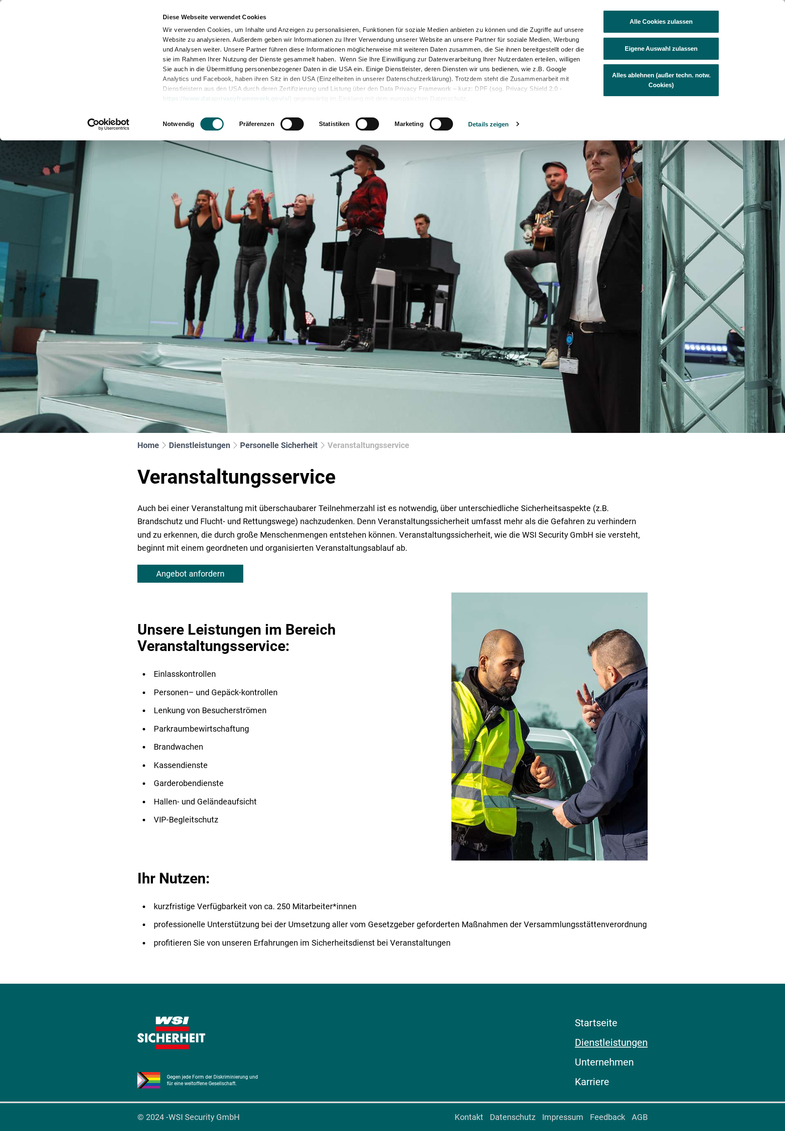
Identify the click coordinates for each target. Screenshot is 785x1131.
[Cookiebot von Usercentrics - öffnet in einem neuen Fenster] (108, 124)
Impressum (562, 1117)
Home (148, 445)
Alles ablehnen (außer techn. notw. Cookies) (661, 80)
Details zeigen (488, 124)
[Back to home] (171, 1032)
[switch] (292, 124)
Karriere (592, 1082)
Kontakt (469, 1117)
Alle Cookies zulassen (661, 21)
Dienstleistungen (199, 445)
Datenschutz (513, 1117)
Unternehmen (604, 1062)
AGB (640, 1117)
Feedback (607, 1117)
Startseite (596, 1023)
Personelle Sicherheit (279, 445)
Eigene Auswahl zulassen (661, 48)
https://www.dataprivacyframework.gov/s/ (226, 98)
